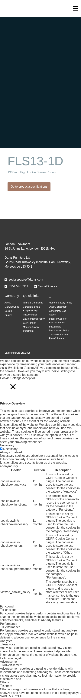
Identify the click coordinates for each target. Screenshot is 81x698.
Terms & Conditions (33, 302)
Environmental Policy (34, 319)
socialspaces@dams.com (26, 279)
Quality (8, 315)
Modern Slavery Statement (31, 329)
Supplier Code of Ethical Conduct (57, 321)
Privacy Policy (30, 314)
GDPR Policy (29, 323)
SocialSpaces (47, 286)
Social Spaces (40, 8)
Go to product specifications (29, 186)
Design (8, 311)
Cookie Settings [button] (10, 378)
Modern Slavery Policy (60, 302)
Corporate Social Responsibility (31, 309)
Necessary (10, 448)
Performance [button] (8, 623)
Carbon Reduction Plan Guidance (58, 336)
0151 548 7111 (18, 286)
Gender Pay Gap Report (57, 313)
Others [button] (4, 682)
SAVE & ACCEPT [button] (12, 696)
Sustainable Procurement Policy (59, 328)
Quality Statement (58, 307)
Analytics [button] (6, 641)
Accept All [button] (29, 378)
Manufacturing (12, 307)
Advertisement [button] (9, 661)
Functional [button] (7, 606)
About (8, 302)
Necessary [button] (7, 445)
